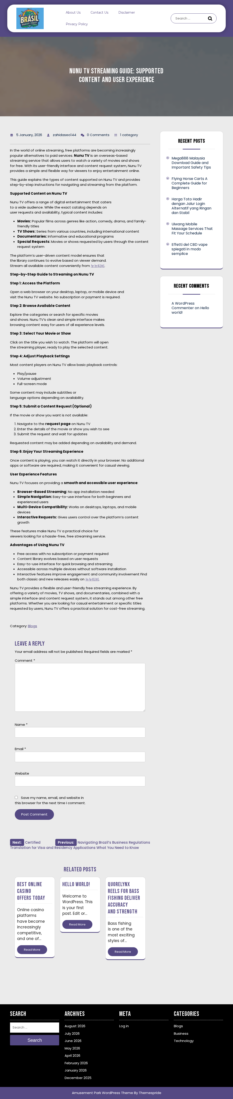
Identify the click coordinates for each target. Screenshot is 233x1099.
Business (181, 1033)
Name (21, 724)
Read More (32, 949)
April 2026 (72, 1055)
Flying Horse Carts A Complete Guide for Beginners (190, 183)
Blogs (32, 626)
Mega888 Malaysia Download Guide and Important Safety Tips (191, 163)
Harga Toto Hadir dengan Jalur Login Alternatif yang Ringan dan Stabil (191, 205)
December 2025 (78, 1077)
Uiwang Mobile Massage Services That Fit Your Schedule (192, 228)
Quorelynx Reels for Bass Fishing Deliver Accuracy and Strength (124, 898)
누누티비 (97, 265)
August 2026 (75, 1026)
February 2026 (76, 1063)
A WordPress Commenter (183, 306)
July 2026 (72, 1033)
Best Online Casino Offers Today (31, 891)
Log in (124, 1026)
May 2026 (72, 1048)
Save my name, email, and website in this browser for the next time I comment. (50, 800)
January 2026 (76, 1070)
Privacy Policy (77, 24)
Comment (25, 660)
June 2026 (73, 1040)
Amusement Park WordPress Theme (102, 1092)
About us (73, 12)
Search (210, 18)
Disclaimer (126, 12)
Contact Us (99, 12)
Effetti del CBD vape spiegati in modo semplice (190, 249)
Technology (184, 1040)
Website (22, 773)
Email (20, 748)
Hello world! (76, 884)
